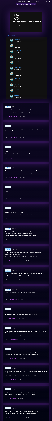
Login (42, 1)
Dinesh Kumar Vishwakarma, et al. (16, 260)
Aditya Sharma (17, 44)
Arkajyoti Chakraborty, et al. (15, 158)
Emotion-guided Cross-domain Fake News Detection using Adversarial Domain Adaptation (25, 170)
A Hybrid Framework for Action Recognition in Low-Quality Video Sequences (22, 392)
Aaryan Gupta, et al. (13, 219)
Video (28, 1)
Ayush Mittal (16, 95)
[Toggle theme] (46, 1)
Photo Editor (36, 1)
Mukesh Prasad (17, 67)
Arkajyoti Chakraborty (18, 89)
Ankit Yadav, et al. (13, 299)
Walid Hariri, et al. (13, 280)
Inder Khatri (16, 61)
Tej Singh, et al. (13, 398)
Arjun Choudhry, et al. (13, 116)
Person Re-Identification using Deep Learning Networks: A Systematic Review (22, 292)
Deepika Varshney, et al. (14, 239)
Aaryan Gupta (17, 84)
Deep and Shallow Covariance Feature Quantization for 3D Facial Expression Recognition (24, 273)
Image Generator (21, 1)
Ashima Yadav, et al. (13, 318)
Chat (13, 1)
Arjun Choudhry (17, 50)
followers (20, 25)
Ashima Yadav (17, 78)
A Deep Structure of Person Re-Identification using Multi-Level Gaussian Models (22, 411)
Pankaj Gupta (17, 39)
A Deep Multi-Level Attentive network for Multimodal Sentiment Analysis (21, 312)
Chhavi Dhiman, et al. (14, 358)
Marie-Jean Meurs (18, 56)
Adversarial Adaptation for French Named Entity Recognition (18, 110)
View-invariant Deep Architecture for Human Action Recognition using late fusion (23, 352)
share (24, 116)
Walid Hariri (16, 72)
